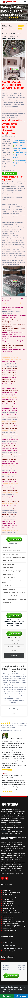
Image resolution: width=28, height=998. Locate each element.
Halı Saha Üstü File (8, 561)
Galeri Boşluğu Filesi (13, 300)
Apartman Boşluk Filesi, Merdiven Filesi (14, 557)
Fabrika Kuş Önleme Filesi (10, 606)
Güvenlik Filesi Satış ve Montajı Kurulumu (14, 571)
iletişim (8, 186)
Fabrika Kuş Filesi (7, 586)
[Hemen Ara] (11, 975)
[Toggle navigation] (25, 2)
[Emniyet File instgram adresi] (14, 713)
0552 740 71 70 (7, 942)
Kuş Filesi (3, 831)
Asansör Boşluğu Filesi (9, 589)
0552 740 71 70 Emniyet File (14, 619)
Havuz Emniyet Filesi (8, 564)
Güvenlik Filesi (7, 547)
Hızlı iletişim (14, 655)
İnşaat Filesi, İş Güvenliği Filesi (11, 550)
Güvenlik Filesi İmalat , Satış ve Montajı (14, 592)
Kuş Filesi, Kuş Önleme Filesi (10, 554)
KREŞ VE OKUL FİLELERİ (9, 577)
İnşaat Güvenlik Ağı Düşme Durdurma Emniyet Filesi (13, 581)
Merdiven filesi (7, 602)
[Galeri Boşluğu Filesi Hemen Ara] (14, 539)
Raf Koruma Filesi (8, 567)
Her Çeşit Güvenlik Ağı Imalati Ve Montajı (14, 599)
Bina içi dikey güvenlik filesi (10, 596)
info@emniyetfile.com (9, 945)
